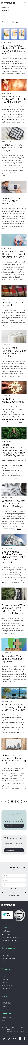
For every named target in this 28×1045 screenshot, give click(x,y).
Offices (3, 952)
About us (4, 1000)
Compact (4, 979)
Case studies (5, 7)
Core (3, 976)
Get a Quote (9, 825)
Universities (5, 955)
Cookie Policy (20, 1027)
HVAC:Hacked (6, 1003)
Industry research (6, 9)
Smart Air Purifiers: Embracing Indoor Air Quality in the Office (14, 707)
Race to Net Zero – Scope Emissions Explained (12, 659)
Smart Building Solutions (9, 937)
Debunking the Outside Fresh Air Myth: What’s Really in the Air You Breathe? (12, 557)
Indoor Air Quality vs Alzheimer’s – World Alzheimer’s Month (13, 254)
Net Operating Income (8, 940)
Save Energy (5, 931)
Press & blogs (5, 10)
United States (6, 1017)
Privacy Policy (5, 1029)
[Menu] (25, 3)
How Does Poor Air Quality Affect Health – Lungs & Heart (13, 99)
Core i (3, 973)
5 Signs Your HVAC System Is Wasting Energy (12, 148)
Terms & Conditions (10, 1027)
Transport (4, 961)
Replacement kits (7, 985)
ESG (11, 1029)
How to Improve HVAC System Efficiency (10, 201)
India (3, 1021)
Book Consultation (11, 850)
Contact (4, 1006)
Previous (4, 801)
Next (25, 801)
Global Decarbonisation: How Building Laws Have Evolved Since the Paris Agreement (13, 450)
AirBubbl (4, 982)
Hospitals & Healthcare (9, 958)
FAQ (2, 1027)
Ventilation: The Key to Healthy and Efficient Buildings (13, 503)
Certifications (5, 988)
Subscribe (14, 889)
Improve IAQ (5, 934)
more (23, 74)
